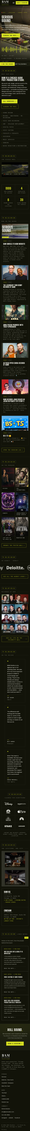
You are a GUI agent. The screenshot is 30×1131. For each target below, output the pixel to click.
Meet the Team (6, 1082)
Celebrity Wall (5, 1095)
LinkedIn (11, 1114)
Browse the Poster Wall (13, 545)
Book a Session (22, 2)
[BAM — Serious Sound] (5, 2)
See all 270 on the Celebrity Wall (16, 639)
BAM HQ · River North (7, 1076)
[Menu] (13, 2)
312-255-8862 (6, 1111)
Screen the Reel (10, 35)
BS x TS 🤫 (7, 436)
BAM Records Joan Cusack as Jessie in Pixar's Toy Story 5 (14, 400)
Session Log (5, 1098)
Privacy (4, 1125)
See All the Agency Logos (14, 576)
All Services (9, 101)
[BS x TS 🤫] (15, 423)
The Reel (4, 1089)
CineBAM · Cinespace (7, 1079)
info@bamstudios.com (8, 1108)
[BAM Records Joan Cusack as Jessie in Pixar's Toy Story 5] (15, 386)
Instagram (4, 1114)
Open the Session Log (13, 450)
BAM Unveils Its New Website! (14, 244)
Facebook (17, 1114)
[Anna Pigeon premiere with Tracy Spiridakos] (15, 312)
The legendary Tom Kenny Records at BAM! (12, 286)
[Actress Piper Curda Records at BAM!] (15, 350)
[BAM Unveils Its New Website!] (15, 231)
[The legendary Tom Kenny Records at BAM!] (15, 272)
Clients (3, 1092)
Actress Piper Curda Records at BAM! (14, 364)
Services (4, 1073)
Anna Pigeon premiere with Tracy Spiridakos (13, 326)
